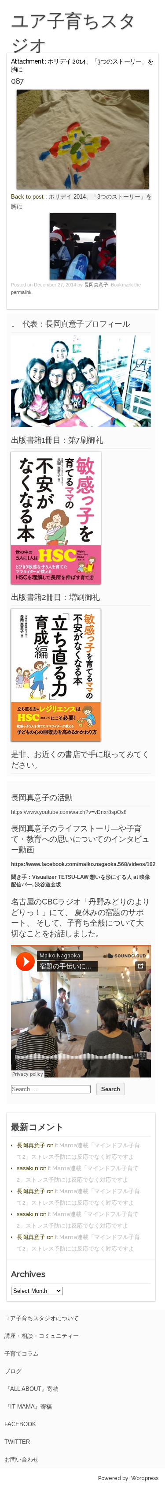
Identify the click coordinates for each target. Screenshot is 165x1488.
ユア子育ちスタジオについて (41, 1318)
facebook (20, 1424)
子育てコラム (21, 1353)
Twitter (17, 1442)
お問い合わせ (21, 1459)
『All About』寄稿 (31, 1389)
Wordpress (144, 1478)
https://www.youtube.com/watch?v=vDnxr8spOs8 (69, 812)
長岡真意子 (96, 284)
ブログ (13, 1371)
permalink (21, 292)
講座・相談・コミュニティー (41, 1336)
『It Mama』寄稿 (28, 1406)
